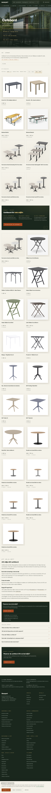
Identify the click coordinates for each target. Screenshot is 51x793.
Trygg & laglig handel (8, 685)
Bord (2, 755)
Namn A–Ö (9, 71)
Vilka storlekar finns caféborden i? (11, 627)
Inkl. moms (38, 71)
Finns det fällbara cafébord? (9, 634)
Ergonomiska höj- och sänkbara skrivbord (35, 721)
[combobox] (25, 2)
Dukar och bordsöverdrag (31, 761)
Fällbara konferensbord (6, 726)
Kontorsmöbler (29, 713)
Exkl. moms (31, 71)
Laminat (28, 701)
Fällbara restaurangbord (6, 749)
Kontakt (28, 703)
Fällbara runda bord (5, 776)
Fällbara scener (30, 747)
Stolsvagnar (29, 755)
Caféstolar (18, 591)
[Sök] (37, 2)
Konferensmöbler (5, 713)
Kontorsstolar (29, 717)
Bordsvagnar (29, 757)
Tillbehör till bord (30, 765)
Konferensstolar (5, 715)
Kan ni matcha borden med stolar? (10, 641)
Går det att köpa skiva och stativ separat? (12, 631)
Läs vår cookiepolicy (40, 786)
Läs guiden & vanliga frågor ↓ (10, 59)
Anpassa (26, 789)
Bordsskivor (33, 589)
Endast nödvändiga (17, 789)
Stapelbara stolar (5, 759)
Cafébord (3, 744)
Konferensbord (4, 717)
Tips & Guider (41, 699)
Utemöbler (4, 763)
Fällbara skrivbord (30, 732)
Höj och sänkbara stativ (31, 724)
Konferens (5, 5)
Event (35, 5)
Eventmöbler (29, 738)
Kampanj (41, 697)
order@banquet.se (5, 700)
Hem (2, 52)
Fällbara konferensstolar (6, 724)
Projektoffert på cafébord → (13, 224)
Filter (25, 63)
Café (29, 5)
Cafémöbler (4, 740)
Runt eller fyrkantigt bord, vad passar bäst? (13, 638)
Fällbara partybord (30, 744)
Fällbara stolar (4, 774)
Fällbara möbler (5, 770)
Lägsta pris (16, 71)
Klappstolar (4, 761)
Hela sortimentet (42, 695)
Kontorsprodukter (30, 730)
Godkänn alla (6, 789)
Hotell (42, 5)
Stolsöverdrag (29, 759)
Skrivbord (28, 719)
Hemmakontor (29, 715)
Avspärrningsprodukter (31, 742)
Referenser (29, 697)
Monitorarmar (29, 728)
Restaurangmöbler (5, 738)
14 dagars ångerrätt (7, 679)
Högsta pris (23, 71)
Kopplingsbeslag (30, 763)
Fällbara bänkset (30, 749)
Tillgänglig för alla (32, 685)
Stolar (3, 757)
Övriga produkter (30, 767)
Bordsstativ (41, 589)
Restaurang (22, 5)
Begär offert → (8, 610)
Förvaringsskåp (30, 726)
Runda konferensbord (6, 721)
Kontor (13, 5)
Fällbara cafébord (5, 747)
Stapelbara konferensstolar (7, 719)
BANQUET (5, 2)
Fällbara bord (4, 772)
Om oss (28, 695)
